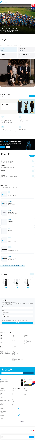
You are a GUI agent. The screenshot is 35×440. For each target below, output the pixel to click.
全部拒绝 (26, 436)
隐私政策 (16, 320)
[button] (33, 274)
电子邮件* (3, 310)
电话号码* (3, 314)
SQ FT (28, 379)
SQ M (30, 379)
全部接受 (31, 436)
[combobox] (3, 316)
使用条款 (26, 320)
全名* (2, 306)
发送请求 (17, 322)
